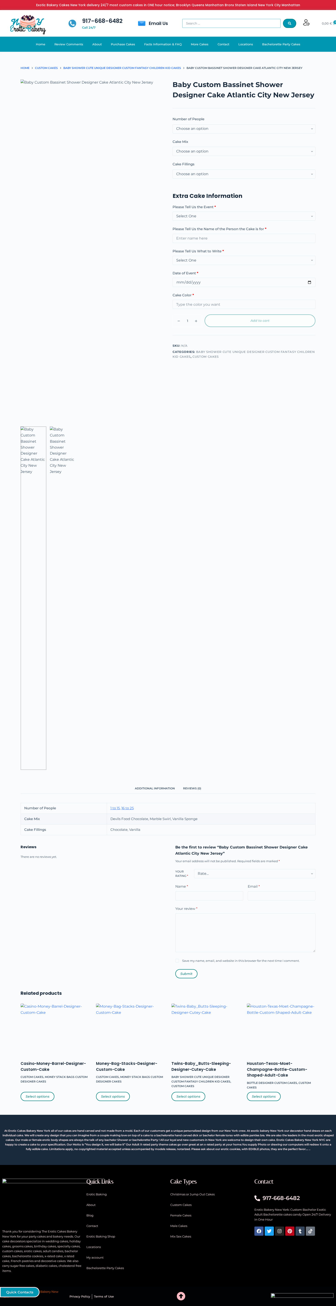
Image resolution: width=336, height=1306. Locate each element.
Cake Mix (180, 141)
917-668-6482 (102, 21)
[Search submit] (289, 23)
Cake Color (183, 295)
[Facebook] (259, 1231)
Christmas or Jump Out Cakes (192, 1194)
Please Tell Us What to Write (198, 251)
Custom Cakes (205, 356)
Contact (223, 44)
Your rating (181, 874)
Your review (186, 908)
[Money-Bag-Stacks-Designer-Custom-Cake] (130, 1029)
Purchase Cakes (123, 44)
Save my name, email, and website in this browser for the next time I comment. (241, 960)
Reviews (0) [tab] (192, 788)
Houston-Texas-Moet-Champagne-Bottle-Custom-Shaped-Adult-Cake (277, 1069)
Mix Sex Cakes (180, 1236)
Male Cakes (178, 1226)
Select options (37, 1096)
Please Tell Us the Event (194, 207)
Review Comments (68, 44)
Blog (89, 1215)
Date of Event (185, 273)
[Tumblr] (300, 1231)
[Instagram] (279, 1231)
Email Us (158, 23)
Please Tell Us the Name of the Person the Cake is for (220, 229)
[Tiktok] (310, 1231)
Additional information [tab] (155, 788)
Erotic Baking (96, 1194)
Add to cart (260, 321)
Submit (186, 974)
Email (254, 886)
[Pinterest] (289, 1231)
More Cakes (199, 44)
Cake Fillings (184, 164)
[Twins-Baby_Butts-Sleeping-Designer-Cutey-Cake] (205, 1029)
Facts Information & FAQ (163, 44)
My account (95, 1257)
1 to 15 (115, 808)
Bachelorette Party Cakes (281, 44)
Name (181, 886)
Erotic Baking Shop (100, 1236)
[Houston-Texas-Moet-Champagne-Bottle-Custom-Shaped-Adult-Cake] (281, 1029)
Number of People (188, 119)
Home (40, 44)
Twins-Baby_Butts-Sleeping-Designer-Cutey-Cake (201, 1066)
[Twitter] (269, 1231)
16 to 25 (127, 808)
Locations (245, 44)
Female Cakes (180, 1215)
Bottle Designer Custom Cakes (272, 1083)
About (97, 44)
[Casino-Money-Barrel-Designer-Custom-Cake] (55, 1029)
